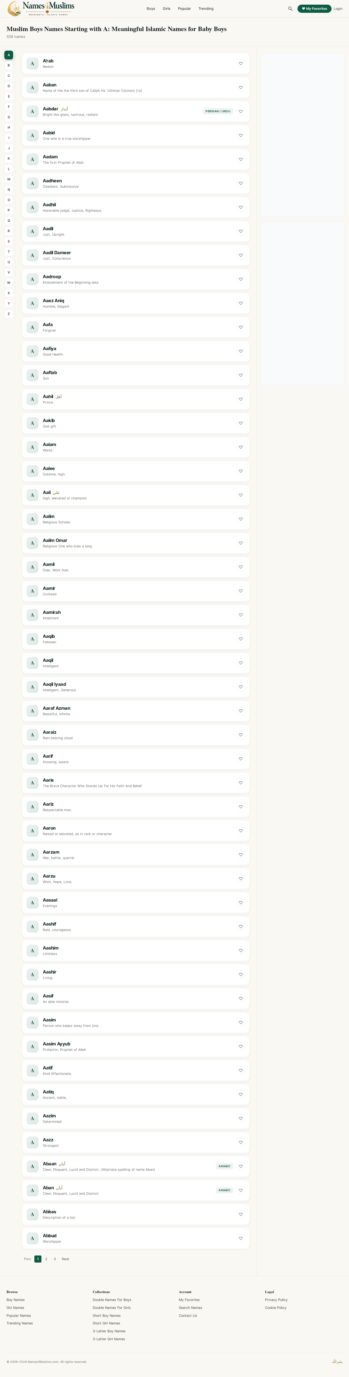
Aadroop (52, 276)
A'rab (48, 60)
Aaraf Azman (56, 708)
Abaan (49, 1163)
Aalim (49, 516)
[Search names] (290, 9)
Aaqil (48, 660)
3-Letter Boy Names (109, 1331)
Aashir (49, 972)
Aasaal (50, 900)
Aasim (49, 1020)
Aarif (48, 756)
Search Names (190, 1308)
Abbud (49, 1235)
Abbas (49, 1211)
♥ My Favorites (314, 9)
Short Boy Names (107, 1316)
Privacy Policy (276, 1300)
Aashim (51, 948)
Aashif (49, 924)
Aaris (48, 780)
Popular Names (19, 1316)
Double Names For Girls (112, 1308)
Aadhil (49, 204)
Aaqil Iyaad (54, 684)
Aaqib (49, 636)
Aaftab (50, 372)
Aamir (49, 588)
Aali (46, 492)
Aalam (49, 444)
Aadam (50, 156)
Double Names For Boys (112, 1300)
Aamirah (52, 612)
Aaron (49, 828)
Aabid (49, 132)
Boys (151, 8)
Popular (184, 8)
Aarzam (51, 852)
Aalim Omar (55, 540)
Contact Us (188, 1316)
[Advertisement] (303, 135)
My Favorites (189, 1300)
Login (338, 9)
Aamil (49, 564)
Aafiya (49, 348)
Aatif (48, 1067)
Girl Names (15, 1308)
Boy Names (16, 1300)
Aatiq (48, 1091)
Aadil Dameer (57, 252)
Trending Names (20, 1323)
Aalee (49, 468)
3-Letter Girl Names (109, 1339)
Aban (48, 1187)
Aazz (48, 1139)
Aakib (49, 420)
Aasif (48, 996)
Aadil (48, 228)
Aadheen (52, 180)
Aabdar (50, 108)
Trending (205, 8)
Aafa (48, 324)
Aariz (48, 804)
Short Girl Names (106, 1323)
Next (65, 1259)
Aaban (49, 84)
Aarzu (49, 876)
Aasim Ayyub (56, 1044)
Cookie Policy (276, 1308)
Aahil (48, 396)
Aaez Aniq (53, 300)
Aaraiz (49, 732)
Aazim (49, 1115)
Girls (166, 8)
